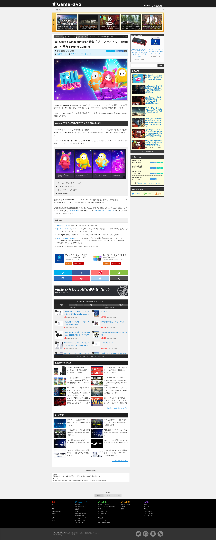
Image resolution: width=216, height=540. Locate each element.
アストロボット (106, 311)
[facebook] (81, 272)
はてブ (119, 51)
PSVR (54, 513)
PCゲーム (78, 525)
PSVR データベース (104, 522)
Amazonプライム (63, 225)
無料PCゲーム (75, 211)
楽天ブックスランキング (98, 356)
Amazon (68, 263)
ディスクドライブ (107, 343)
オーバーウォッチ (80, 513)
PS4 (72, 54)
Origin (123, 509)
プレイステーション (81, 507)
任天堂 (77, 509)
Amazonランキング (82, 356)
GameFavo (60, 532)
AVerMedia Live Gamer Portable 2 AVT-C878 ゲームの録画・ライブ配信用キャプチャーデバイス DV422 (139, 52)
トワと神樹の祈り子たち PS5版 (112, 322)
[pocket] (81, 278)
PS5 (82, 54)
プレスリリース (148, 513)
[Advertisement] (147, 232)
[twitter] (63, 272)
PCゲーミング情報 (103, 504)
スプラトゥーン (102, 511)
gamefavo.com (65, 535)
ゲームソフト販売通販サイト (106, 507)
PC (91, 305)
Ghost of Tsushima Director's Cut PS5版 (114, 333)
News (147, 6)
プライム (88, 54)
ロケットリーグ (79, 522)
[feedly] (119, 272)
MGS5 (100, 516)
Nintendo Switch (57, 511)
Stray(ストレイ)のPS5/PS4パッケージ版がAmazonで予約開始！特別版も (153, 143)
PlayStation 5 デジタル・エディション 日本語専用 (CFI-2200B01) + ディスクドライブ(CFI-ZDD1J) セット (77, 344)
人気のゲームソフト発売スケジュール (148, 183)
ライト (108, 495)
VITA (53, 518)
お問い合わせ (148, 511)
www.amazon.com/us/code (67, 238)
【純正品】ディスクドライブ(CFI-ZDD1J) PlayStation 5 (76, 323)
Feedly (148, 194)
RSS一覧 (146, 507)
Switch (77, 54)
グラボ (120, 305)
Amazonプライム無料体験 (104, 211)
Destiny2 (100, 509)
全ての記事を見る (147, 151)
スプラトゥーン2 (80, 520)
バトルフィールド (80, 518)
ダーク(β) (117, 495)
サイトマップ (148, 516)
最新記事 (77, 504)
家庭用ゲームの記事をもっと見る (117, 408)
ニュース (153, 162)
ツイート (111, 51)
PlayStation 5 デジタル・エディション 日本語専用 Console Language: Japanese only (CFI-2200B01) (76, 313)
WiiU (53, 520)
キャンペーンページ (64, 229)
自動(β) (99, 495)
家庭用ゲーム (62, 54)
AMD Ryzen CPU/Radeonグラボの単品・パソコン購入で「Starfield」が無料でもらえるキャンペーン (153, 122)
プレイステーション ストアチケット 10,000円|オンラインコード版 (155, 51)
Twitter (137, 194)
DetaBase (157, 6)
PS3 (53, 516)
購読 (159, 194)
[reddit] (100, 278)
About (145, 504)
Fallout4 (100, 518)
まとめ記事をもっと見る (119, 460)
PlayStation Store (126, 504)
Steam (77, 511)
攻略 (159, 162)
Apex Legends (79, 516)
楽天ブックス (78, 263)
